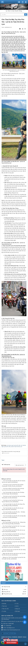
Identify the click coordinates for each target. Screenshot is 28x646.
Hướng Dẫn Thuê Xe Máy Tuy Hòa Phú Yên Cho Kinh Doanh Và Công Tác (13, 546)
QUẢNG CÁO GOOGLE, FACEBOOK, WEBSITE (11, 637)
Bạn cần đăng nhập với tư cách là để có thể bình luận (14, 469)
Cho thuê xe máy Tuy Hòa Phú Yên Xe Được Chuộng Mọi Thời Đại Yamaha (12, 485)
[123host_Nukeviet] (14, 571)
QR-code (5, 633)
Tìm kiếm (4, 611)
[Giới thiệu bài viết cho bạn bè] (20, 28)
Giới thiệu (4, 603)
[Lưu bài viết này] (25, 28)
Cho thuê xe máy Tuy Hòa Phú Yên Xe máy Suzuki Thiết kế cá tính (12, 500)
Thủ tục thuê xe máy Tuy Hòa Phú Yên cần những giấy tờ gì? (14, 550)
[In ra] (23, 28)
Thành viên (4, 606)
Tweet (3, 460)
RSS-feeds (17, 611)
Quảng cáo (17, 608)
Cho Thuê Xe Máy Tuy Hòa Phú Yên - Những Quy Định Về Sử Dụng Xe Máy (13, 522)
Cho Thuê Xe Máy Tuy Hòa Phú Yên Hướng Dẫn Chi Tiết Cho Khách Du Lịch (13, 538)
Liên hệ (16, 606)
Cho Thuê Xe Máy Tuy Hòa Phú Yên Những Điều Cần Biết (13, 542)
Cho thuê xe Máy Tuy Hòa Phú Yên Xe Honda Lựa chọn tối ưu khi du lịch (13, 489)
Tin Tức (16, 603)
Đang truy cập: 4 (12, 633)
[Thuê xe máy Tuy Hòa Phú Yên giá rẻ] (14, 5)
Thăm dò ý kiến (5, 608)
